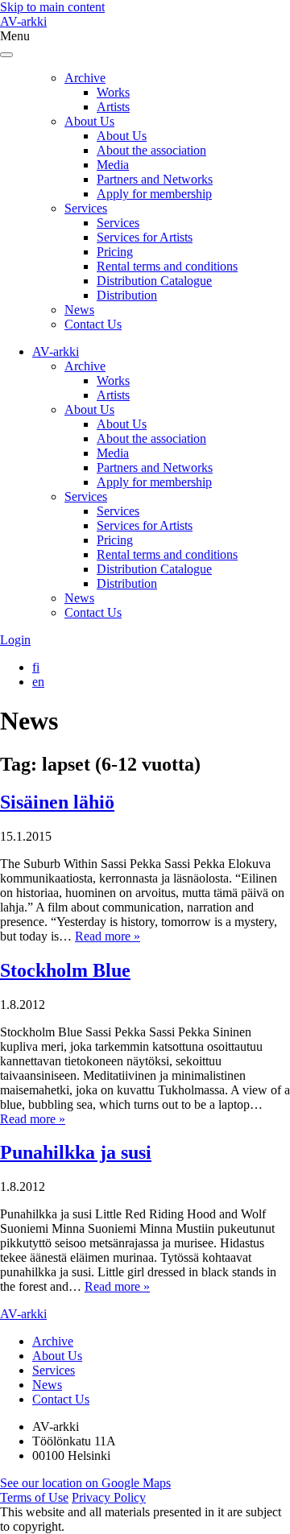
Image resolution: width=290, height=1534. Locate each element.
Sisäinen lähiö (57, 802)
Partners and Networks (155, 179)
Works (113, 92)
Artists (113, 107)
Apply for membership (154, 194)
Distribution (127, 295)
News (79, 309)
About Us (89, 121)
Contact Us (93, 324)
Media (113, 165)
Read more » (107, 936)
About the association (151, 150)
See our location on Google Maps (85, 1483)
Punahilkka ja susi (75, 1152)
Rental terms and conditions (167, 266)
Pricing (115, 251)
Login (15, 640)
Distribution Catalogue (154, 280)
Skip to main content (52, 7)
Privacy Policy (109, 1497)
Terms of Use (34, 1497)
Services (85, 208)
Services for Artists (145, 237)
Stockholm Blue (65, 970)
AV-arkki (23, 21)
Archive (85, 78)
